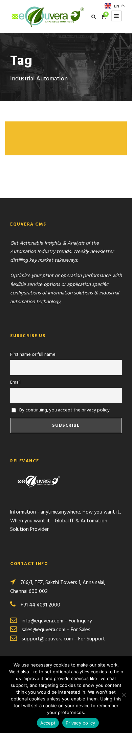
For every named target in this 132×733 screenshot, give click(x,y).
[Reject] (123, 694)
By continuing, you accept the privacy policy (64, 410)
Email (15, 382)
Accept (48, 723)
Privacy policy (80, 723)
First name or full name (33, 355)
